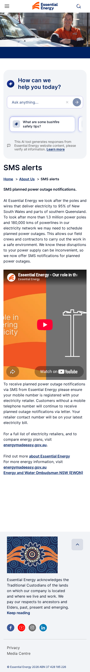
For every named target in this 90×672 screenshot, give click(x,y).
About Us (27, 179)
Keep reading (18, 612)
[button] (80, 6)
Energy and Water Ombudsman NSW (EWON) (43, 472)
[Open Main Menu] (7, 6)
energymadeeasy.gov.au (25, 445)
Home (8, 179)
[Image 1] (45, 7)
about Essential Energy (49, 456)
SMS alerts (50, 179)
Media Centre (18, 653)
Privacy (13, 647)
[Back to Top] (77, 544)
